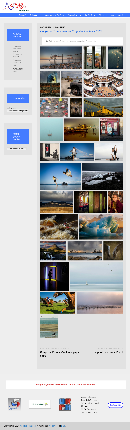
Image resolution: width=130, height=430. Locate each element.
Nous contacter (117, 15)
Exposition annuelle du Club (17, 62)
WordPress (53, 426)
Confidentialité (115, 405)
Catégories (11, 108)
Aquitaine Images (28, 426)
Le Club (88, 15)
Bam (63, 426)
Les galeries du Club (52, 15)
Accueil (22, 15)
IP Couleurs (59, 27)
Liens (101, 15)
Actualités (34, 15)
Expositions (73, 15)
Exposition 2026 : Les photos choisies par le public (17, 51)
